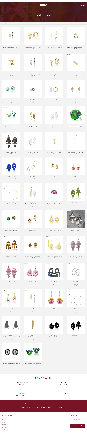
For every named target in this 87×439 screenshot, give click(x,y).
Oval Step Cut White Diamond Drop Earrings (54, 256)
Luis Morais (54, 254)
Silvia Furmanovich (32, 254)
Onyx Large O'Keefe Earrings (54, 336)
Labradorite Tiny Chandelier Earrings (54, 283)
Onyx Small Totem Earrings (75, 336)
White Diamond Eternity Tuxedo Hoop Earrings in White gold (75, 284)
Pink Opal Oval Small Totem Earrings (11, 283)
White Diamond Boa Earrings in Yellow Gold (11, 309)
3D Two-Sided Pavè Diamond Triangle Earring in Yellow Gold (75, 48)
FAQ (3, 419)
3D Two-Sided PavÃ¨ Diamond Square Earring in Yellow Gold (11, 75)
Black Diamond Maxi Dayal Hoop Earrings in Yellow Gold (75, 310)
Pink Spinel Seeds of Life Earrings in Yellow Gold (75, 178)
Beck (11, 99)
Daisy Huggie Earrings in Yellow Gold (54, 230)
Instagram (4, 424)
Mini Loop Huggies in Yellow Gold (76, 100)
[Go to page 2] (51, 370)
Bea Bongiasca (75, 72)
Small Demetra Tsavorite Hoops (32, 126)
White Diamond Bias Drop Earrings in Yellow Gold (32, 309)
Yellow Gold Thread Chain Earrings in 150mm (76, 152)
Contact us (4, 422)
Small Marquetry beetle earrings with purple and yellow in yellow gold (32, 257)
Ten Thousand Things (54, 125)
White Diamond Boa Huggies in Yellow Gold (33, 47)
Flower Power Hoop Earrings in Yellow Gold (32, 178)
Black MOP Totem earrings (75, 230)
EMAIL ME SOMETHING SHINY (77, 426)
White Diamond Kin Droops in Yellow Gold (54, 47)
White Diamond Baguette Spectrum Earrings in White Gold (32, 75)
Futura (33, 229)
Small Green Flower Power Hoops (11, 126)
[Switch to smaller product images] (3, 23)
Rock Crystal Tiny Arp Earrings (33, 152)
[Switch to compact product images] (5, 23)
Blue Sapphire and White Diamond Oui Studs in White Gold (11, 364)
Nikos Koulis (33, 72)
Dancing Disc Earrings (33, 230)
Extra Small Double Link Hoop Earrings (54, 178)
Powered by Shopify (13, 436)
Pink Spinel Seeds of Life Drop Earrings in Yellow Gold (54, 310)
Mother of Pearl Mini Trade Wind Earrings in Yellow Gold (32, 204)
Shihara (11, 72)
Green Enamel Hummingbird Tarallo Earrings (33, 363)
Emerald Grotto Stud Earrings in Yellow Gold (11, 230)
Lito (54, 176)
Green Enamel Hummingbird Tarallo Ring (75, 126)
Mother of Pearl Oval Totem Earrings (75, 256)
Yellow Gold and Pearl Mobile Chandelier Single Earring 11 (32, 337)
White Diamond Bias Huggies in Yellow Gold (54, 74)
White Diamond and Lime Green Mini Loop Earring (76, 74)
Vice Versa (54, 72)
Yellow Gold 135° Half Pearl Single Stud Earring (54, 152)
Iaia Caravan (75, 176)
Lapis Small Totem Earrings (11, 178)
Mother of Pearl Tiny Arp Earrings (54, 126)
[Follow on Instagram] (2, 432)
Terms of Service (5, 429)
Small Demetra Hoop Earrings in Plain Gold (54, 100)
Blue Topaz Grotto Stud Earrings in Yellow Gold (11, 100)
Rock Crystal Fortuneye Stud (33, 100)
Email (44, 0)
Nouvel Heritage (76, 281)
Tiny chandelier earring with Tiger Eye (11, 256)
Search (3, 425)
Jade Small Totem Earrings (75, 203)
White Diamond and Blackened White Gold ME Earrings (11, 337)
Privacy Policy (4, 427)
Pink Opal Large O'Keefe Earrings (33, 283)
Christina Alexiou (54, 99)
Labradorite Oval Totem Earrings (11, 152)
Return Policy (4, 420)
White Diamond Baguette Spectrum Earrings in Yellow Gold (11, 48)
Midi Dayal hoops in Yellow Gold (11, 203)
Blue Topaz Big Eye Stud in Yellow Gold (54, 203)
